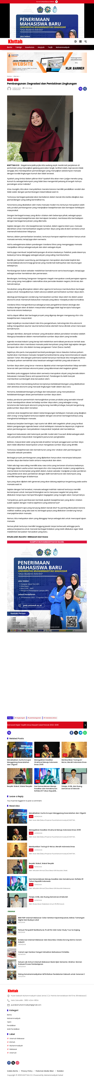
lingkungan (21, 718)
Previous (77, 709)
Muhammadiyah (13, 1018)
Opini (16, 80)
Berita (9, 1015)
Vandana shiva (51, 718)
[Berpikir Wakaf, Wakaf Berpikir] (19, 776)
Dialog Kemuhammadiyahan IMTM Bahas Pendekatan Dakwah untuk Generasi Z (51, 974)
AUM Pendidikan (13, 1029)
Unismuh (13, 1053)
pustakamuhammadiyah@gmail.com (26, 1005)
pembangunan (35, 718)
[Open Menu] (80, 41)
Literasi (10, 80)
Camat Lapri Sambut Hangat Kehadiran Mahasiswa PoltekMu (44, 952)
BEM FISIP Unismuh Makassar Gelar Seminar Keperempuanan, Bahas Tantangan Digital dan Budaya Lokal (51, 919)
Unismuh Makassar (17, 1038)
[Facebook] (71, 733)
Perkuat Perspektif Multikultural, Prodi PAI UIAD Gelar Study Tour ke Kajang (49, 930)
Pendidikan (11, 1025)
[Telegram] (80, 733)
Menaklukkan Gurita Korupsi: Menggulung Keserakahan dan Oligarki (19, 762)
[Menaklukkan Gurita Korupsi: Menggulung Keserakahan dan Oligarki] (19, 750)
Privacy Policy (26, 1071)
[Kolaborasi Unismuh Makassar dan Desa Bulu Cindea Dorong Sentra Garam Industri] (11, 942)
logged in (21, 801)
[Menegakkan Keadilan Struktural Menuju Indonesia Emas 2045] (47, 750)
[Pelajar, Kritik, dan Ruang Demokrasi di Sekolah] (74, 776)
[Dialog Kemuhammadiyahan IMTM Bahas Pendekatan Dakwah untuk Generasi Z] (11, 975)
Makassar (13, 1049)
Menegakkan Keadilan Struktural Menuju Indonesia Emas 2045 (46, 762)
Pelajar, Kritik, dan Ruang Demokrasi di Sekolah (72, 787)
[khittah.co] (27, 41)
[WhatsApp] (85, 733)
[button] (75, 41)
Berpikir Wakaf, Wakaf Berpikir (19, 786)
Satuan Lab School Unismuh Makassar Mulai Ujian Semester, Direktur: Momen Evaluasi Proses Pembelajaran (50, 963)
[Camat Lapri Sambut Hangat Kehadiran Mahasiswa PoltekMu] (11, 953)
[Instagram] (17, 1063)
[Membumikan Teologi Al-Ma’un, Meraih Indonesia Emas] (74, 750)
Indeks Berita (12, 1071)
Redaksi (60, 1071)
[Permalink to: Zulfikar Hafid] (9, 89)
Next (83, 709)
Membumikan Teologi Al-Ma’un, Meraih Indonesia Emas (74, 761)
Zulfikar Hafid (16, 88)
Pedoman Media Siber (45, 1071)
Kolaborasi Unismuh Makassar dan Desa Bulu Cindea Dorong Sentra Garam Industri (50, 941)
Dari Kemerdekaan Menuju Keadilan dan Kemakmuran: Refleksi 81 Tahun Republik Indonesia (45, 788)
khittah (12, 1042)
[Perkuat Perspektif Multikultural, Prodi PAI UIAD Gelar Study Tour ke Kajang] (11, 930)
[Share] (85, 89)
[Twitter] (76, 733)
